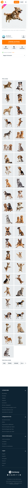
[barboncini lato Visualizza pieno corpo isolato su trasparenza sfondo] (8, 279)
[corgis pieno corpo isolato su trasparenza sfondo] (8, 472)
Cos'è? (13, 52)
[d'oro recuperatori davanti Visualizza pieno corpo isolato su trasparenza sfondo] (8, 364)
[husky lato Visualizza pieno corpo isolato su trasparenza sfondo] (8, 183)
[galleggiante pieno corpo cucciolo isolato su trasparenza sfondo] (8, 122)
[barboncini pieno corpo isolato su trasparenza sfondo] (8, 207)
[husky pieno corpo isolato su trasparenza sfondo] (8, 352)
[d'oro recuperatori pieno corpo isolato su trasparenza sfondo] (8, 195)
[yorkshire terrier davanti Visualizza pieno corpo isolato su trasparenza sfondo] (8, 376)
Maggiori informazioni (7, 55)
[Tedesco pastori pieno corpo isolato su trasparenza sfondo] (8, 412)
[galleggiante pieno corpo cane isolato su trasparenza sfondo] (8, 86)
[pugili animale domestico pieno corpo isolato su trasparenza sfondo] (8, 400)
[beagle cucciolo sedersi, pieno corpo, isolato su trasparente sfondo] (8, 243)
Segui (23, 37)
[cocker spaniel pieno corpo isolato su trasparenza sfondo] (8, 327)
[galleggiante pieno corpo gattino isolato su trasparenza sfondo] (8, 460)
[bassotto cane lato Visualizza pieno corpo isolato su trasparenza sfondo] (8, 146)
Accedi (22, 2)
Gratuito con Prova (14, 42)
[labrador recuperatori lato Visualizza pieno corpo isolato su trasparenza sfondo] (8, 134)
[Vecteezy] (2, 2)
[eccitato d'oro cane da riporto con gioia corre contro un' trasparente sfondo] (8, 436)
